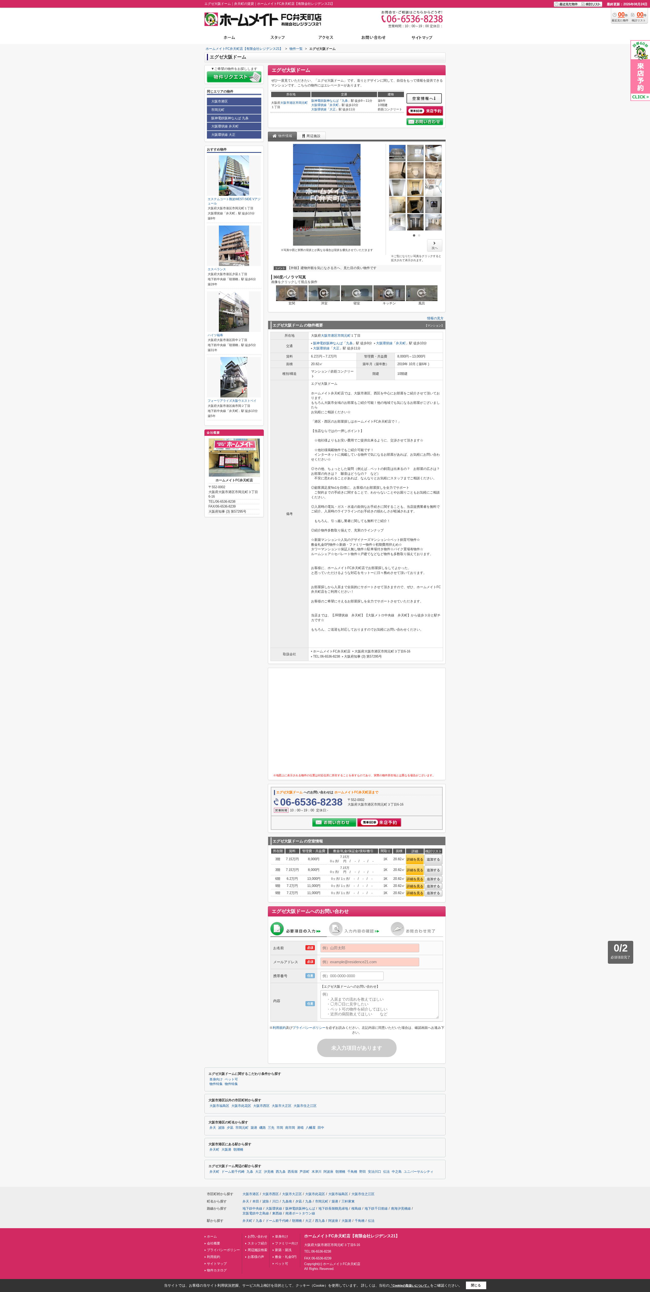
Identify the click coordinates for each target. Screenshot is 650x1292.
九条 (345, 100)
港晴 (300, 1128)
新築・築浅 (283, 1250)
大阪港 (226, 1149)
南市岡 (290, 1128)
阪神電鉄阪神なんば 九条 (230, 118)
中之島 (397, 1172)
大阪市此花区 (241, 1106)
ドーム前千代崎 (233, 1172)
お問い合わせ (257, 1236)
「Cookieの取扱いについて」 (409, 1285)
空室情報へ (423, 98)
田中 (321, 1128)
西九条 (281, 1172)
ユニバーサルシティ (418, 1172)
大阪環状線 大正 (223, 135)
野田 (362, 1172)
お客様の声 (256, 1257)
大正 (333, 109)
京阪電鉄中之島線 (255, 1213)
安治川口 (374, 1172)
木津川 (316, 1172)
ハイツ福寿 (215, 335)
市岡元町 (302, 103)
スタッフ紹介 (257, 1243)
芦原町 (305, 1172)
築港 (254, 1128)
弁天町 (334, 105)
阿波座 (328, 1172)
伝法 (386, 1172)
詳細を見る (415, 859)
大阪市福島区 (219, 1106)
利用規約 (279, 1028)
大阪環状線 (319, 105)
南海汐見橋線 (401, 1208)
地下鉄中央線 (252, 1208)
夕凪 (230, 1128)
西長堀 (293, 1172)
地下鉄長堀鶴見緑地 (333, 1208)
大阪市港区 (288, 103)
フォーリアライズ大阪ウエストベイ (232, 401)
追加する (433, 859)
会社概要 (213, 1243)
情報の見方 (435, 318)
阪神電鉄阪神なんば (325, 100)
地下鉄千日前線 (376, 1208)
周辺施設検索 (257, 1250)
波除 (221, 1128)
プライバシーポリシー (309, 1028)
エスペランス (217, 269)
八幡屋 (311, 1128)
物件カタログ (217, 1270)
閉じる (476, 1285)
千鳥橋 (352, 1172)
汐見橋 (269, 1172)
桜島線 (356, 1208)
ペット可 (281, 1264)
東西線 (277, 1213)
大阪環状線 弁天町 (225, 126)
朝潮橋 (238, 1149)
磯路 (262, 1128)
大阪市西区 (261, 1106)
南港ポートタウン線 (300, 1213)
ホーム (212, 1236)
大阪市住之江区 (305, 1106)
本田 (255, 1201)
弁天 (212, 1128)
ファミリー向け (286, 1243)
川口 (275, 1201)
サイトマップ (217, 1264)
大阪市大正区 (281, 1106)
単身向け (281, 1236)
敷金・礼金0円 (286, 1257)
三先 (271, 1128)
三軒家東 (348, 1201)
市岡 (280, 1128)
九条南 (287, 1201)
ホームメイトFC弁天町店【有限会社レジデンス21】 (352, 1236)
